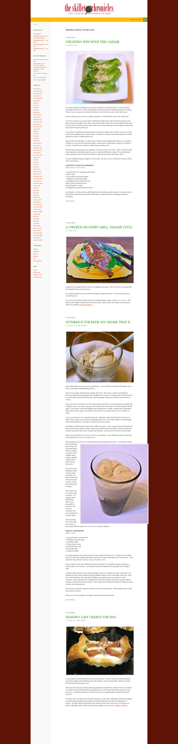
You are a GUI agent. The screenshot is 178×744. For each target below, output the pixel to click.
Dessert (35, 254)
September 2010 (37, 183)
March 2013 (36, 112)
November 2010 (37, 178)
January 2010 (37, 202)
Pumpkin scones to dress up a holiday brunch (40, 37)
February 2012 (37, 143)
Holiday (35, 256)
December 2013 (37, 91)
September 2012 (37, 126)
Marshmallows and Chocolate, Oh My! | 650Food (39, 65)
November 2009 (37, 207)
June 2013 (36, 105)
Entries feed (36, 272)
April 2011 (36, 167)
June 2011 (36, 162)
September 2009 (37, 211)
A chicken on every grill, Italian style (99, 227)
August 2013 (36, 100)
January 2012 (37, 145)
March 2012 (36, 141)
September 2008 (37, 240)
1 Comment (82, 620)
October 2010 (37, 181)
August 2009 (36, 214)
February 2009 (37, 228)
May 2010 (36, 193)
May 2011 (36, 164)
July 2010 (35, 188)
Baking (35, 249)
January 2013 (37, 117)
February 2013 (37, 115)
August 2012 (36, 129)
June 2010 (36, 190)
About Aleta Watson (136, 19)
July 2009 (35, 216)
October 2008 (37, 237)
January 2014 (37, 89)
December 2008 (37, 233)
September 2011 (37, 155)
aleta (34, 77)
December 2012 (37, 119)
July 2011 (35, 159)
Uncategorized (37, 261)
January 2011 (37, 174)
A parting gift (37, 34)
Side (34, 258)
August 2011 (36, 157)
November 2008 (37, 235)
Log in (35, 270)
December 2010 (37, 176)
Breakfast (36, 251)
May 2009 (36, 221)
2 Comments (83, 325)
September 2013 (37, 98)
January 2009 (37, 230)
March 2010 (36, 197)
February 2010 (37, 200)
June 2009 (36, 219)
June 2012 (36, 134)
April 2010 (36, 195)
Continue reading (87, 305)
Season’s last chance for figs (91, 617)
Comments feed (37, 274)
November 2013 (37, 93)
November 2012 (37, 122)
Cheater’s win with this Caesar (92, 42)
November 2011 (37, 150)
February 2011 (37, 171)
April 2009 (36, 223)
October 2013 (37, 96)
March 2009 (36, 226)
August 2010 (36, 186)
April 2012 (36, 138)
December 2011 (37, 148)
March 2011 (36, 169)
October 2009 (37, 209)
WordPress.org (37, 277)
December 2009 (37, 204)
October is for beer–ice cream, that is (98, 322)
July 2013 (35, 103)
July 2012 (35, 131)
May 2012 (36, 136)
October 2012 (37, 124)
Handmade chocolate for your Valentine (39, 69)
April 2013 (36, 110)
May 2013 (36, 107)
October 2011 (37, 152)
